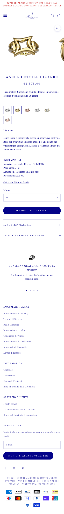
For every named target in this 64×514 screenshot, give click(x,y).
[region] (32, 270)
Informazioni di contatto (15, 347)
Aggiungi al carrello (32, 210)
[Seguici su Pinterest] (23, 468)
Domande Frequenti (13, 381)
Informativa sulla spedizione (17, 341)
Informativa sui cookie (14, 330)
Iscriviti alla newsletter (28, 455)
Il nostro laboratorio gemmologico (20, 415)
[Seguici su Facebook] (5, 468)
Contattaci (8, 370)
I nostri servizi (10, 404)
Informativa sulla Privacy (15, 313)
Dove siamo (9, 375)
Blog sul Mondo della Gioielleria (19, 386)
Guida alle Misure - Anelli (16, 182)
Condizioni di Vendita (13, 336)
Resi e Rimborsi (11, 324)
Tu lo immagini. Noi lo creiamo (18, 409)
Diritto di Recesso (12, 353)
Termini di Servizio (12, 319)
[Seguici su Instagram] (14, 468)
